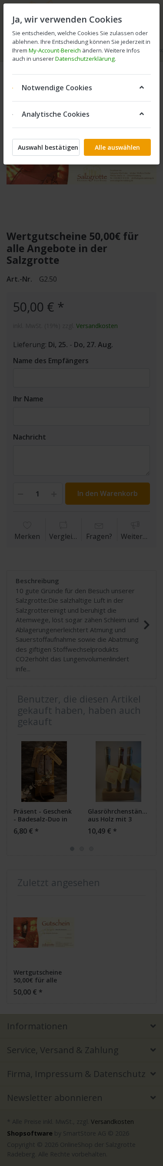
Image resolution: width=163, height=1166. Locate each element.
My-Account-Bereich (55, 50)
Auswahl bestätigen (48, 147)
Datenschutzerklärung (85, 58)
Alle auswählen (117, 147)
